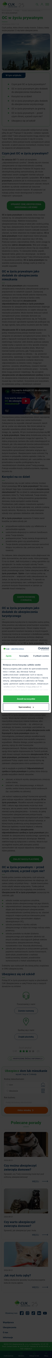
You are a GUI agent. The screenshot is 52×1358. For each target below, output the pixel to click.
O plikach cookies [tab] (41, 656)
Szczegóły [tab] (23, 656)
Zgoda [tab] (8, 656)
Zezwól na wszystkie (26, 699)
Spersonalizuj (25, 707)
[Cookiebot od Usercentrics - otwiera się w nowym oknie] (38, 649)
